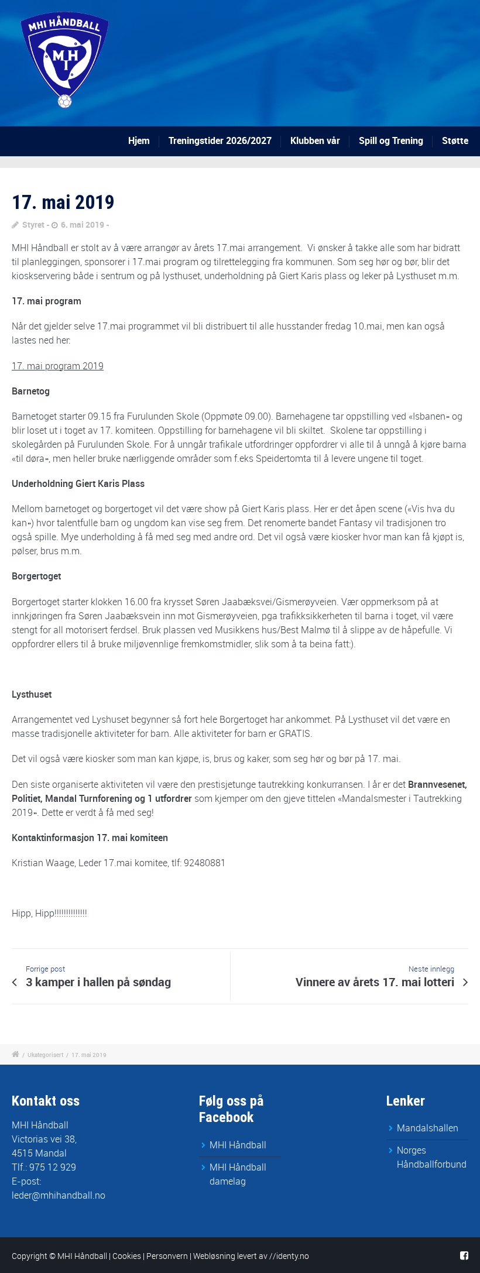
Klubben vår (315, 140)
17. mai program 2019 (58, 365)
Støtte (455, 140)
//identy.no (289, 1255)
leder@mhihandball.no (58, 1195)
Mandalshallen (427, 1127)
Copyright (29, 1255)
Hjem (139, 140)
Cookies (126, 1255)
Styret (33, 224)
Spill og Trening (391, 140)
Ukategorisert (45, 1055)
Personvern (167, 1255)
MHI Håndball (238, 1144)
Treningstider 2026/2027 (220, 140)
